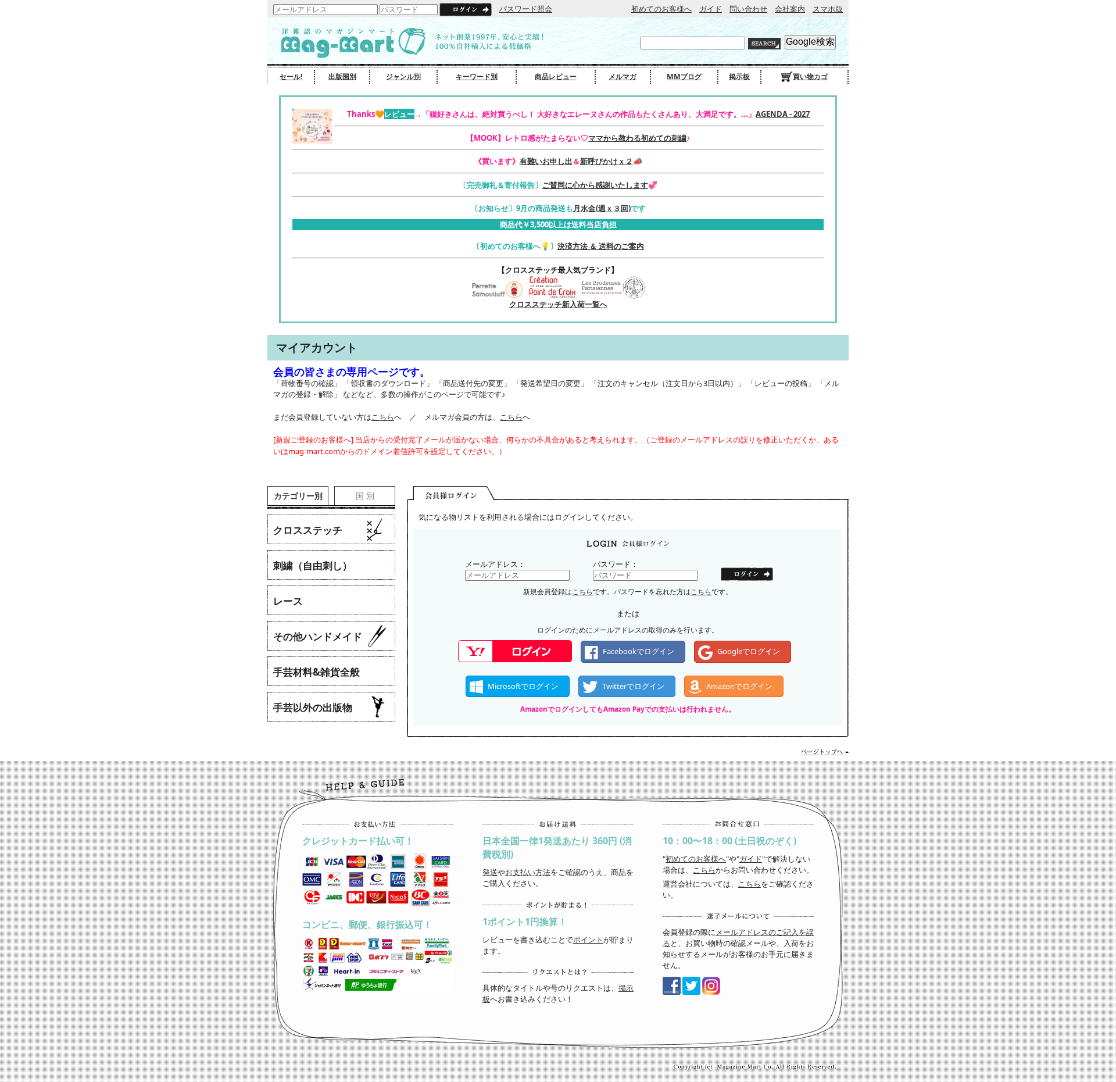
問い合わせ (748, 8)
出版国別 (342, 76)
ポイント (588, 939)
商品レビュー (556, 76)
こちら (382, 417)
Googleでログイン (748, 651)
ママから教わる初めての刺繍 (637, 138)
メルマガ (622, 76)
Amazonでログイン (739, 686)
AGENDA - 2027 (783, 114)
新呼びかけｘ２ (606, 161)
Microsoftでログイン (523, 686)
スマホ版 (828, 8)
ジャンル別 (403, 76)
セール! (291, 76)
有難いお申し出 (546, 161)
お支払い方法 (527, 872)
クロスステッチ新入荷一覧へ (558, 304)
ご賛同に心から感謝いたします (595, 185)
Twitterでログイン (633, 686)
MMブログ (684, 76)
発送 (490, 872)
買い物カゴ (810, 76)
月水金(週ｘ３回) (602, 208)
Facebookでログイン (638, 651)
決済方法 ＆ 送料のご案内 (600, 246)
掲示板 (739, 76)
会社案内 (790, 8)
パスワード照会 (525, 8)
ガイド (710, 8)
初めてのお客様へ (661, 8)
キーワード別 (477, 76)
